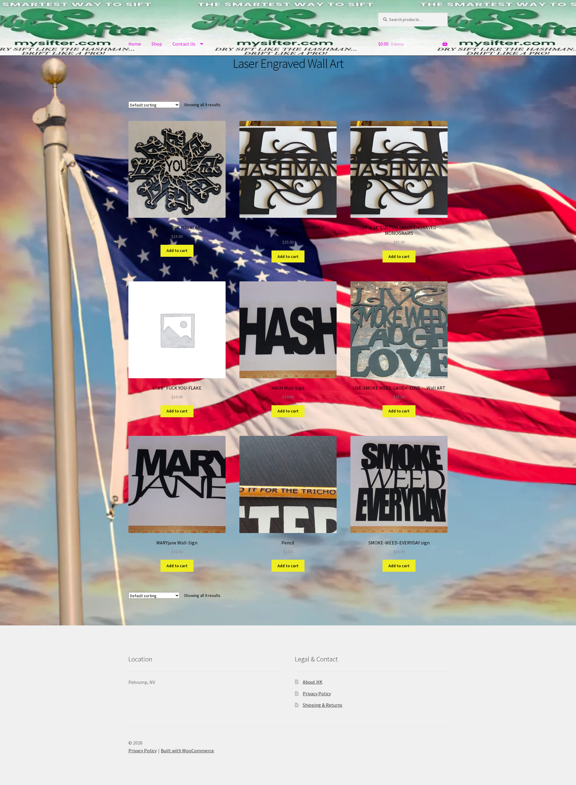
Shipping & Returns (322, 705)
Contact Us (183, 44)
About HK (312, 682)
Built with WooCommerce (187, 751)
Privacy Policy (317, 694)
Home (134, 44)
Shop (157, 44)
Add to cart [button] (177, 250)
